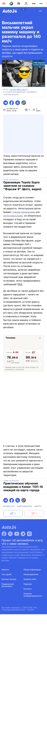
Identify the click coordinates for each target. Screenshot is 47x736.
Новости (5, 570)
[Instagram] (29, 533)
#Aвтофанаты (24, 506)
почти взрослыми (13, 215)
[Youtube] (16, 533)
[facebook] (11, 102)
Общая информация (32, 570)
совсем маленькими (23, 212)
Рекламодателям (31, 574)
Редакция (28, 584)
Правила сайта (30, 579)
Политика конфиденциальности (33, 595)
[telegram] (5, 102)
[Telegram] (23, 533)
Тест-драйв (6, 574)
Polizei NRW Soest (18, 90)
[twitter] (17, 102)
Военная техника (9, 579)
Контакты (28, 589)
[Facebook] (4, 533)
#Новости (8, 506)
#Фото (38, 506)
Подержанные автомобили (8, 585)
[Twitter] (10, 533)
